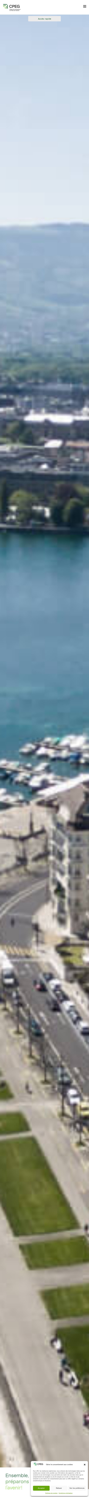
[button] (85, 1465)
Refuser (59, 1488)
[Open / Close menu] (84, 6)
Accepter (41, 1488)
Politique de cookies (51, 1493)
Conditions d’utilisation (66, 1493)
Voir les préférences (77, 1488)
